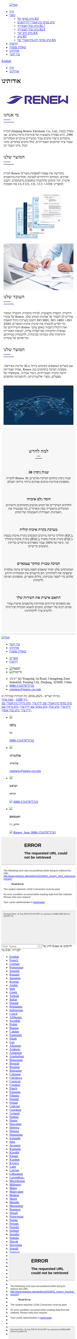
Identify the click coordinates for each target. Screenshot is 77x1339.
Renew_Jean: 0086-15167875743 (34, 832)
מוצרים (13, 658)
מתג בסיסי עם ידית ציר (33, 706)
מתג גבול (54, 706)
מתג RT (22, 36)
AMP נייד (21, 699)
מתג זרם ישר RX (27, 33)
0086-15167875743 (21, 740)
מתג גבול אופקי (11, 710)
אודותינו (14, 50)
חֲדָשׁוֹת (13, 43)
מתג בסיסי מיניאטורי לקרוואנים (36, 22)
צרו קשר (14, 54)
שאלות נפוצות (17, 47)
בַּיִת (11, 11)
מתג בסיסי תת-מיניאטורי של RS (36, 40)
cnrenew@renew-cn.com (25, 771)
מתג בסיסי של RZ (28, 18)
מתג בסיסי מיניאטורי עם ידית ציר (52, 703)
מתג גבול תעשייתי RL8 (31, 29)
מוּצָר (12, 15)
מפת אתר (7, 699)
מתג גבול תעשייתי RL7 (31, 25)
